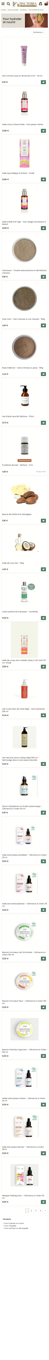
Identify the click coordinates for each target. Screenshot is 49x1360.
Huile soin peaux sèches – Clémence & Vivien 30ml (23, 1148)
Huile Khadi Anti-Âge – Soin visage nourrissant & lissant (24, 223)
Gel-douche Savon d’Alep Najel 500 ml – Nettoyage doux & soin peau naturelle (20, 758)
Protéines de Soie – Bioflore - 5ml (17, 465)
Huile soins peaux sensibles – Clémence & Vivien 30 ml (24, 856)
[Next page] (45, 1211)
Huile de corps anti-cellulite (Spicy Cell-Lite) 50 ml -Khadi (24, 661)
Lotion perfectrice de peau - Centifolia (20, 611)
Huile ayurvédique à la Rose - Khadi (18, 173)
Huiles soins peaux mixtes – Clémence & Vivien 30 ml (23, 1099)
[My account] (40, 3)
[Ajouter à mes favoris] (46, 41)
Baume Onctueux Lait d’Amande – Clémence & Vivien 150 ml (24, 953)
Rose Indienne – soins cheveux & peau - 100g (22, 367)
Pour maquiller (10, 1226)
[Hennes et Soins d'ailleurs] (24, 4)
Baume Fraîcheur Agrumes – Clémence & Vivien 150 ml (24, 1050)
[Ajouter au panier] (43, 82)
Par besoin (7, 1219)
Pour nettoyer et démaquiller (16, 1228)
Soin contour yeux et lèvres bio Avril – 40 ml (22, 75)
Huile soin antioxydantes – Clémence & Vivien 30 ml (24, 904)
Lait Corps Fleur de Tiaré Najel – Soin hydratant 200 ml (23, 710)
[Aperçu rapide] (46, 45)
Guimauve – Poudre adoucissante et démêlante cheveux (24, 271)
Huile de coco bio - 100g (13, 563)
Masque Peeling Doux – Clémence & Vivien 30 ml (23, 1196)
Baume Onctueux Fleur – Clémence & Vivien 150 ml (24, 1002)
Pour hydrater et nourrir (14, 1223)
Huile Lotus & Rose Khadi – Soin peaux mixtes (22, 124)
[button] (39, 32)
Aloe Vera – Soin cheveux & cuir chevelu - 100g (23, 319)
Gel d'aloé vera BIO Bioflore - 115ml (18, 416)
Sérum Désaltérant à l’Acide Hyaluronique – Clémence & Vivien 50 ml (22, 807)
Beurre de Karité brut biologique (16, 514)
